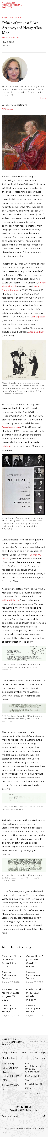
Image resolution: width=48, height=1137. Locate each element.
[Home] (17, 5)
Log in (43, 1053)
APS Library (15, 17)
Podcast (14, 1053)
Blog (4, 17)
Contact (33, 1053)
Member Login (9, 1058)
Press (23, 1053)
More (43, 98)
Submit (44, 1116)
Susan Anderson (10, 37)
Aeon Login (40, 1058)
